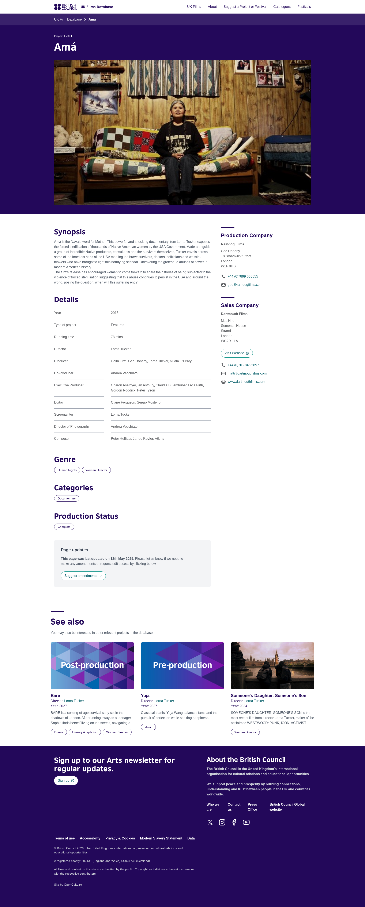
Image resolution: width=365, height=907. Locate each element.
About (212, 6)
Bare (55, 695)
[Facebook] (234, 822)
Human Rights (67, 470)
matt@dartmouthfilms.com (247, 373)
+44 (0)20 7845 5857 (243, 365)
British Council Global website (287, 807)
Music (148, 727)
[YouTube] (246, 822)
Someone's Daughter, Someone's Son (268, 695)
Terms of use (64, 838)
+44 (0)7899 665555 (243, 276)
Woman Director (96, 470)
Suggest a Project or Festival (245, 6)
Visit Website (234, 353)
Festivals (304, 6)
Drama (58, 732)
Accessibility (90, 838)
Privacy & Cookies (120, 838)
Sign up (63, 780)
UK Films (194, 6)
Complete (64, 526)
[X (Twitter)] (210, 822)
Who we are (213, 807)
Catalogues (282, 6)
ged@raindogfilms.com (245, 284)
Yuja (145, 695)
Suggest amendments (80, 576)
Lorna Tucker (74, 701)
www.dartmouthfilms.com (246, 381)
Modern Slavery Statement (161, 838)
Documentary (67, 498)
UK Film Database (68, 19)
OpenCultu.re (73, 884)
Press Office (252, 807)
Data (191, 838)
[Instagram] (222, 822)
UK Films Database (97, 7)
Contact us (234, 807)
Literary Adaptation (84, 732)
